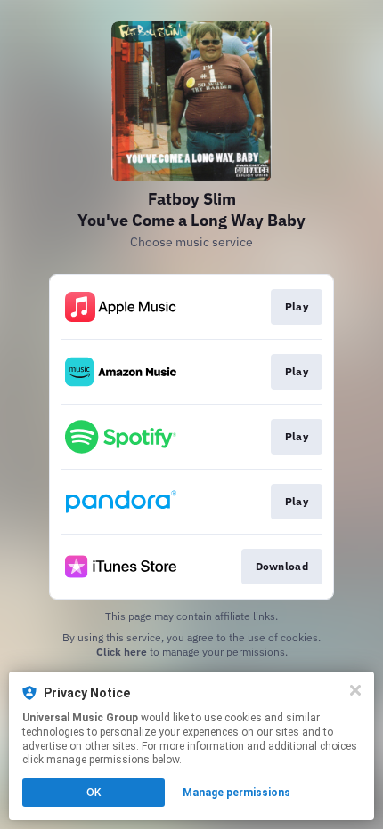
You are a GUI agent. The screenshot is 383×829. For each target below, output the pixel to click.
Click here (121, 651)
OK (93, 792)
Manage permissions (236, 792)
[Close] (355, 690)
